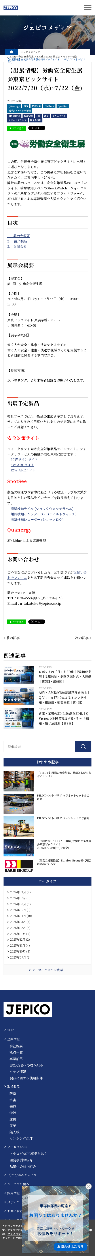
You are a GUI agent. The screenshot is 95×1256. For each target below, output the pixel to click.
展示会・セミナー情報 (20, 110)
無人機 (14, 1132)
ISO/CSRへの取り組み (26, 1065)
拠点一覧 (16, 1052)
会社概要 (16, 1046)
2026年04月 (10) (21, 916)
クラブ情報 (18, 1071)
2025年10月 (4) (20, 951)
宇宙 (13, 1100)
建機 (13, 1119)
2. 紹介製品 (17, 241)
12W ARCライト (23, 470)
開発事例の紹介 (21, 1160)
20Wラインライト (24, 459)
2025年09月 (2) (20, 957)
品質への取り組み (23, 1166)
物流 (26, 106)
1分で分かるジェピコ (21, 1175)
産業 (13, 1125)
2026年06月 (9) (20, 904)
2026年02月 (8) (20, 928)
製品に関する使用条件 (26, 1078)
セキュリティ (58, 115)
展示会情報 (35, 120)
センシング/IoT (21, 1138)
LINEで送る (17, 128)
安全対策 (36, 106)
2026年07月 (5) (20, 898)
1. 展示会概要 (18, 235)
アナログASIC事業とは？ (28, 1153)
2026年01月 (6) (20, 934)
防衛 (13, 1093)
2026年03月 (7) (20, 922)
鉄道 (13, 1106)
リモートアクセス (17, 120)
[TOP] (11, 52)
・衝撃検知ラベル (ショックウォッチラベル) (40, 509)
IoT (38, 115)
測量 (46, 115)
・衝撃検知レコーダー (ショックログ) (35, 519)
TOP (10, 1030)
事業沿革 (16, 1058)
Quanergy (14, 106)
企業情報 (13, 1039)
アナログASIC (17, 1147)
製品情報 (28, 115)
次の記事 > (83, 637)
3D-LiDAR (14, 115)
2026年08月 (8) (20, 892)
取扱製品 (13, 1086)
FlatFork (49, 106)
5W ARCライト (22, 464)
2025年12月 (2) (20, 939)
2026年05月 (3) (20, 910)
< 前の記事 (12, 637)
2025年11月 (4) (20, 945)
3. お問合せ (17, 246)
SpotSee (63, 106)
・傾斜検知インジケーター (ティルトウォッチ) (41, 514)
